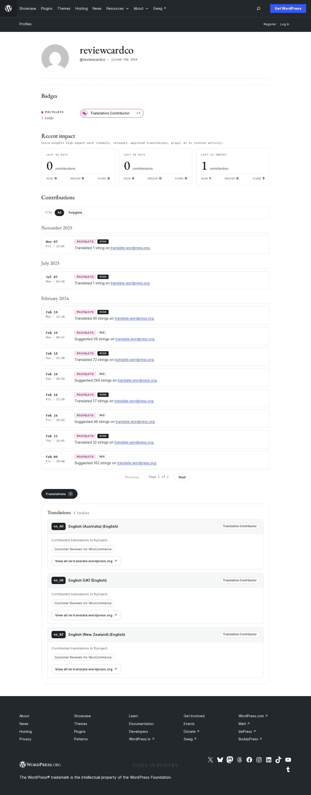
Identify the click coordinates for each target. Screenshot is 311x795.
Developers (138, 731)
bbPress (247, 731)
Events (189, 724)
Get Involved (194, 716)
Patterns (81, 739)
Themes (80, 724)
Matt (244, 724)
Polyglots (75, 212)
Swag (190, 739)
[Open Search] (258, 8)
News (23, 724)
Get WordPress (288, 8)
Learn (133, 716)
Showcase (82, 716)
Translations (58, 494)
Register (270, 24)
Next (182, 477)
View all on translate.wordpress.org (83, 561)
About (24, 716)
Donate (192, 731)
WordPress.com (253, 716)
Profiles (25, 24)
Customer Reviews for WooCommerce (83, 549)
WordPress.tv (142, 739)
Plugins (80, 731)
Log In (284, 24)
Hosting (25, 731)
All (59, 212)
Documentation (141, 724)
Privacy (25, 739)
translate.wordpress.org (130, 248)
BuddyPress (250, 739)
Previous (132, 477)
